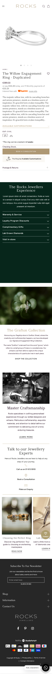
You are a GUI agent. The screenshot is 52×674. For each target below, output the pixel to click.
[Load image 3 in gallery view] (28, 65)
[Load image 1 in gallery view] (21, 65)
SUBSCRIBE (26, 584)
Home (5, 69)
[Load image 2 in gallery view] (24, 65)
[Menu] (3, 6)
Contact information (27, 661)
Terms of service (39, 658)
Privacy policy (27, 658)
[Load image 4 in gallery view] (31, 65)
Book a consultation (26, 151)
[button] (43, 6)
